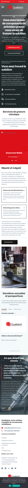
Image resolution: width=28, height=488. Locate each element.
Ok (10, 485)
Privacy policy (16, 485)
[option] (14, 54)
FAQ (2, 448)
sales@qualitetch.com (12, 428)
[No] (26, 482)
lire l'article (13, 324)
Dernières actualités (7, 313)
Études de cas (17, 309)
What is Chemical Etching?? (11, 336)
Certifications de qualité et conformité (8, 444)
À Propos (4, 438)
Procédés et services (7, 440)
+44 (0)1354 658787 (12, 431)
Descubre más (13, 140)
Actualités (4, 309)
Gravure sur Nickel (14, 152)
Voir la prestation (13, 157)
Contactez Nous (6, 451)
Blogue (10, 309)
